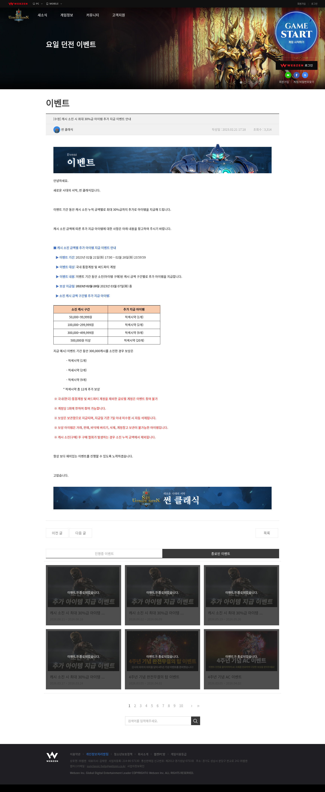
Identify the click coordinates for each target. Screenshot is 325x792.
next (259, 82)
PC (37, 3)
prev (234, 82)
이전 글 (57, 533)
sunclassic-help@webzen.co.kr (106, 766)
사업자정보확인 (135, 766)
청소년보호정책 (123, 754)
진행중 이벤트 (104, 553)
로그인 (314, 3)
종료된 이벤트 (220, 553)
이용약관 (75, 754)
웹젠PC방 (159, 754)
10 (181, 705)
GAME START (296, 32)
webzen (17, 4)
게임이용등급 (179, 754)
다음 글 (80, 533)
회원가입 (301, 3)
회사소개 (143, 754)
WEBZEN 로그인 (296, 65)
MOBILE (53, 3)
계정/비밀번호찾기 (303, 81)
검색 (195, 720)
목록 (267, 533)
